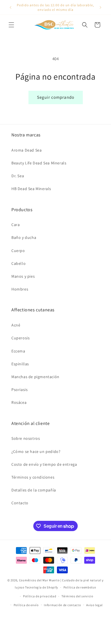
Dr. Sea (17, 175)
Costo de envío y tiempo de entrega (44, 464)
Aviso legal (94, 605)
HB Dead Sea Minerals (31, 188)
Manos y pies (23, 276)
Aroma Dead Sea (26, 150)
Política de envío (26, 605)
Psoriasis (19, 389)
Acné (15, 325)
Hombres (19, 289)
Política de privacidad (39, 596)
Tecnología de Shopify (41, 587)
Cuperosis (20, 337)
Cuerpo (18, 250)
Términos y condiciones (32, 477)
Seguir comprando (55, 97)
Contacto (19, 502)
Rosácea (18, 402)
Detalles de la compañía (33, 490)
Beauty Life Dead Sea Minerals (38, 163)
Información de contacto (62, 605)
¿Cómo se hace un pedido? (35, 451)
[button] (11, 25)
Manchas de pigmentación (35, 376)
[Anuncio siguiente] (100, 7)
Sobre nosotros (25, 438)
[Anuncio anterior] (10, 7)
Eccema (18, 351)
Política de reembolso (79, 587)
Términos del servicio (77, 596)
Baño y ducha (23, 237)
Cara (15, 224)
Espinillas (20, 363)
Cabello (18, 263)
